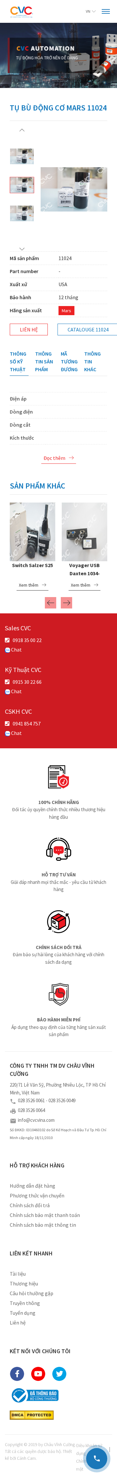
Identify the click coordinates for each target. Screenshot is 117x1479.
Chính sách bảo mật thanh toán (45, 1215)
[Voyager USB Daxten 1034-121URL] (84, 531)
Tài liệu (18, 1273)
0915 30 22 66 (27, 682)
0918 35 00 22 (27, 640)
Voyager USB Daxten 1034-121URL (84, 573)
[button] (22, 130)
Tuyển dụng (22, 1313)
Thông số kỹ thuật (18, 361)
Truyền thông (25, 1303)
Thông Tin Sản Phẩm (44, 361)
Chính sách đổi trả (30, 1205)
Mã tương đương (69, 361)
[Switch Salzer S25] (32, 531)
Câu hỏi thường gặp (31, 1293)
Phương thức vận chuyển (37, 1195)
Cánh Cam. (27, 1458)
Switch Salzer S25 (32, 565)
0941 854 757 (27, 723)
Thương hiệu (24, 1283)
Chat (16, 649)
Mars (66, 311)
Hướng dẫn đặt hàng (32, 1185)
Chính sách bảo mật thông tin (43, 1225)
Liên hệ (29, 329)
